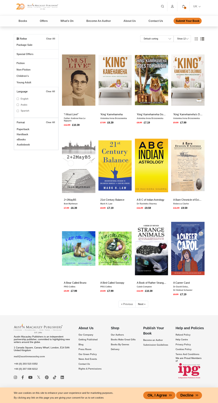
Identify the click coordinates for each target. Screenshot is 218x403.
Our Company (86, 334)
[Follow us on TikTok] (55, 377)
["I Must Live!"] (78, 80)
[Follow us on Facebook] (23, 377)
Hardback (22, 134)
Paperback (23, 129)
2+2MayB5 (70, 199)
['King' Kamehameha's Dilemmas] (188, 80)
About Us (86, 328)
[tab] (196, 38)
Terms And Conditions (187, 354)
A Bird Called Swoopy (112, 282)
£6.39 (110, 122)
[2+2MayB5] (78, 165)
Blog (81, 344)
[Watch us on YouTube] (31, 377)
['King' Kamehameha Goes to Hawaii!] (151, 80)
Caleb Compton (144, 287)
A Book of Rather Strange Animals (151, 282)
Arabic (24, 104)
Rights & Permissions (90, 368)
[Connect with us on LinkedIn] (62, 377)
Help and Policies (190, 328)
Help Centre (182, 339)
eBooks (21, 139)
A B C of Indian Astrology (150, 199)
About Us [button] (129, 20)
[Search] (162, 6)
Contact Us (156, 20)
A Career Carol (181, 282)
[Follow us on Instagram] (16, 377)
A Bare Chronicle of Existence (188, 199)
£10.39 (76, 124)
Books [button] (23, 20)
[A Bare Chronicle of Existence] (188, 165)
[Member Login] (172, 6)
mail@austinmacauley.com (29, 356)
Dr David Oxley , (181, 287)
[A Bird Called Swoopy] (115, 248)
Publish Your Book (153, 330)
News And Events (88, 359)
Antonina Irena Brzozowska (113, 118)
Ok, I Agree (157, 395)
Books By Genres (120, 344)
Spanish (25, 110)
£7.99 (183, 122)
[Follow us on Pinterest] (47, 377)
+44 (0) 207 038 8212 (26, 368)
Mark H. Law (106, 204)
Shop (115, 328)
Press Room (85, 349)
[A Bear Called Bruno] (78, 248)
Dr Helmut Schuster (182, 290)
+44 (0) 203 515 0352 (26, 363)
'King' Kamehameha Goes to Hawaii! (151, 114)
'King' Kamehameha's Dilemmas (188, 114)
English (24, 99)
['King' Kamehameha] (115, 80)
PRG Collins (69, 287)
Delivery (115, 349)
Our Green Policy (88, 354)
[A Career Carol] (188, 248)
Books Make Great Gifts (123, 339)
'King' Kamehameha (111, 114)
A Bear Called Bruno (75, 282)
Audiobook (23, 144)
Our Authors (117, 334)
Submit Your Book (187, 20)
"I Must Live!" (71, 114)
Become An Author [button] (98, 20)
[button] (183, 6)
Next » (141, 304)
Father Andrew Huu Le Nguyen (74, 119)
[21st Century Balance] (115, 165)
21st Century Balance (112, 199)
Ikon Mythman (70, 204)
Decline (186, 395)
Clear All (50, 38)
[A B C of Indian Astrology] (151, 165)
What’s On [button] (67, 20)
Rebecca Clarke (181, 204)
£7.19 (147, 122)
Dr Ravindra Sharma (147, 204)
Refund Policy (183, 334)
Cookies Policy (183, 349)
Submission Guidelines (155, 345)
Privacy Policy (183, 344)
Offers (44, 20)
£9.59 (148, 207)
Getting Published (88, 339)
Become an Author (153, 340)
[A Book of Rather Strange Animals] (151, 248)
